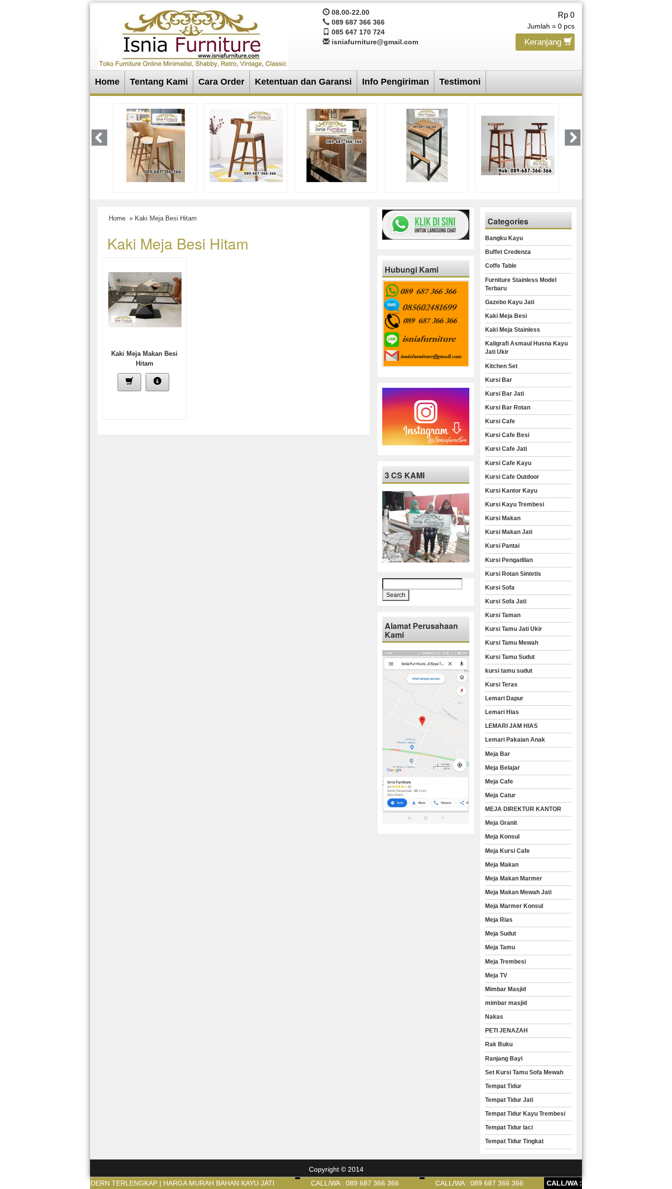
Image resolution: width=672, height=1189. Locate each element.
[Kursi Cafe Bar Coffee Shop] (310, 145)
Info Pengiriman (395, 82)
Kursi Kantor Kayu (511, 490)
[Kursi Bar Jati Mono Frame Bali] (400, 145)
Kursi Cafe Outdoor (512, 476)
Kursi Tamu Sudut (510, 657)
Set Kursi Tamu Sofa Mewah (524, 1072)
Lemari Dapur (504, 698)
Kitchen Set (501, 366)
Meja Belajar (502, 767)
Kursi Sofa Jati (505, 601)
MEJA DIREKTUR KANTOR (523, 809)
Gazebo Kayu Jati (509, 302)
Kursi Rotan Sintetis (513, 573)
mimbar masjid (506, 1003)
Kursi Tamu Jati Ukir (513, 629)
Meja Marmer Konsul (514, 906)
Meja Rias (499, 919)
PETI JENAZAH (506, 1030)
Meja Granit (501, 822)
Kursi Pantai (502, 545)
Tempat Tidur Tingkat (514, 1141)
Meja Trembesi (505, 961)
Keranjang (544, 42)
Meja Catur (500, 795)
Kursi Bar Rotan (507, 407)
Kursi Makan (502, 518)
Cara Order (221, 82)
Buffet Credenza (508, 252)
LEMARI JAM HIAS (511, 725)
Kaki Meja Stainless (512, 329)
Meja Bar (497, 754)
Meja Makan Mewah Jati (518, 892)
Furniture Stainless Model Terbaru (520, 284)
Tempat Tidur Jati (509, 1099)
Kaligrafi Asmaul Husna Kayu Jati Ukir (526, 347)
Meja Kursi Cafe (507, 850)
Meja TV (496, 975)
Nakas (494, 1016)
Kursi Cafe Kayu (508, 463)
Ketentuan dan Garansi (303, 82)
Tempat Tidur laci (509, 1127)
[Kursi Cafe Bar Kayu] (491, 145)
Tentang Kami (159, 82)
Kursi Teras (501, 684)
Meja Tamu (500, 947)
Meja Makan (502, 864)
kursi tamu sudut (508, 670)
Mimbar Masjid (505, 989)
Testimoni (460, 82)
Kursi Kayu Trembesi (514, 504)
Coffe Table (501, 265)
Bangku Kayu (504, 238)
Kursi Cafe (500, 421)
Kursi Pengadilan (509, 560)
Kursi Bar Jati (504, 393)
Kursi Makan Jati (508, 532)
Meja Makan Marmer (513, 878)
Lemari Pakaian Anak (515, 739)
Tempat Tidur (503, 1086)
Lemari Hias (502, 712)
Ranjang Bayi (503, 1058)
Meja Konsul (502, 836)
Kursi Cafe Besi (507, 435)
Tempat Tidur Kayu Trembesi (525, 1113)
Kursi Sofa (500, 587)
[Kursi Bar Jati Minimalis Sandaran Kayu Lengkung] (125, 145)
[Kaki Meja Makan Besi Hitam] (145, 299)
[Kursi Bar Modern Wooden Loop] (219, 145)
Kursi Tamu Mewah (511, 642)
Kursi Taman (502, 615)
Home (107, 82)
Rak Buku (499, 1044)
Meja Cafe (499, 781)
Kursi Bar (498, 379)
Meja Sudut (500, 933)
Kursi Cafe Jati (506, 448)
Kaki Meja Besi (506, 316)
